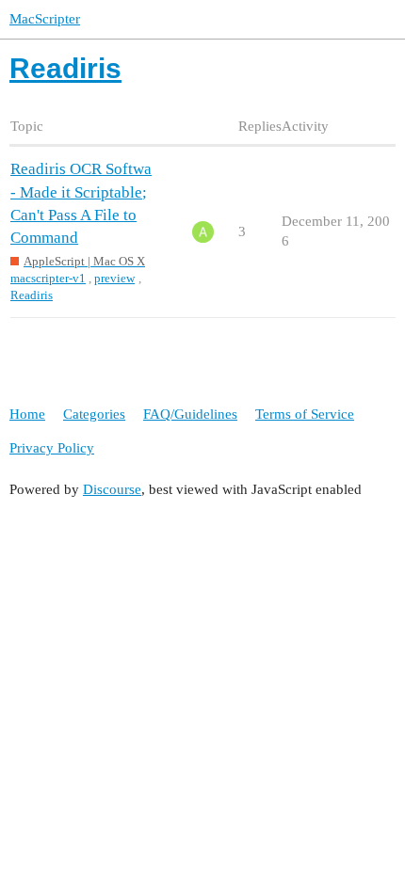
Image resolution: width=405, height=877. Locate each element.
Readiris (31, 295)
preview (114, 278)
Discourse (112, 489)
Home (27, 414)
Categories (94, 414)
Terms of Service (304, 414)
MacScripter (44, 18)
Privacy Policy (51, 447)
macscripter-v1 (48, 278)
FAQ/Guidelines (190, 414)
